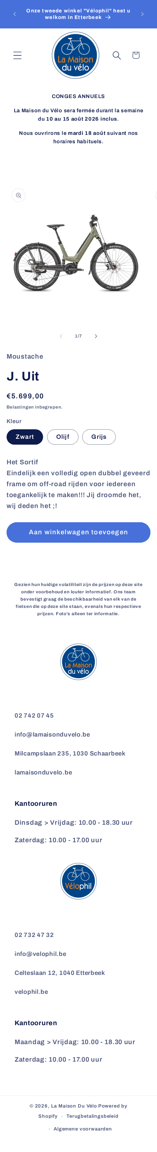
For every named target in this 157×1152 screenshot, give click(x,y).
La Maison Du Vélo (74, 1106)
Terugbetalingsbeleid (92, 1116)
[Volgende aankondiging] (142, 14)
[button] (17, 55)
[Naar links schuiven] (61, 336)
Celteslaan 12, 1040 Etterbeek (60, 972)
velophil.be (31, 991)
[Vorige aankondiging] (15, 14)
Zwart (25, 436)
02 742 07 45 (34, 715)
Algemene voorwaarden (83, 1129)
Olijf (62, 436)
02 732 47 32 (34, 935)
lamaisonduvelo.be (43, 772)
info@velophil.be (40, 953)
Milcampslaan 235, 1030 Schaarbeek (70, 753)
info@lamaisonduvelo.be (52, 734)
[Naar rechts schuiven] (96, 336)
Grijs (99, 436)
